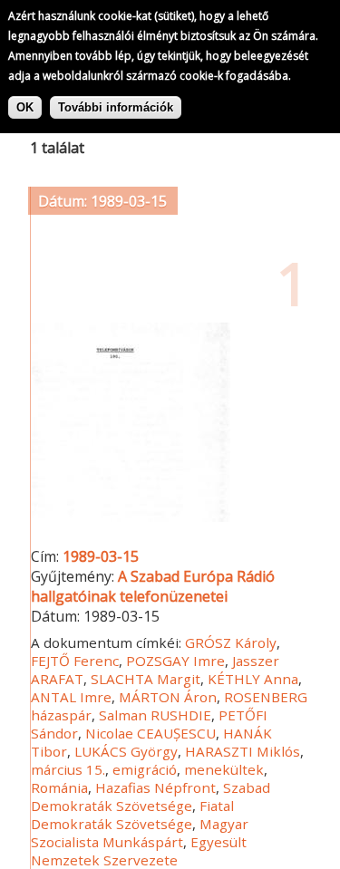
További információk (115, 107)
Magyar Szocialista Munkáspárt (139, 833)
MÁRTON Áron (168, 697)
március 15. (68, 769)
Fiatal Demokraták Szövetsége (132, 815)
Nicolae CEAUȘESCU (150, 733)
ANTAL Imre (71, 697)
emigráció (144, 769)
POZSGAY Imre (175, 661)
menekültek (224, 769)
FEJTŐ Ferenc (75, 661)
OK (25, 107)
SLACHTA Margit (145, 679)
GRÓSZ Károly (231, 642)
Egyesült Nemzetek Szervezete (139, 851)
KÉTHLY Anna (253, 679)
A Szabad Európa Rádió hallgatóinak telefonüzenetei (153, 586)
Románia (59, 787)
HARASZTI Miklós (242, 751)
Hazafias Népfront (155, 787)
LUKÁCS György (126, 751)
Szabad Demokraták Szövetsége (150, 796)
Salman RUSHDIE (155, 715)
